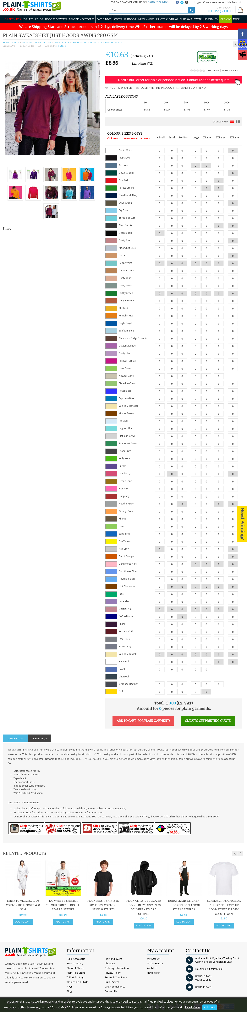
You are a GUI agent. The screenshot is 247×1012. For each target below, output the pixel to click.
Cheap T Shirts (75, 968)
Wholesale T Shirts (77, 982)
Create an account (214, 2)
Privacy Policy (113, 972)
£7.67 (207, 109)
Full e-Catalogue (76, 959)
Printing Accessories (81, 19)
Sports (117, 19)
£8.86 (147, 109)
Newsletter (153, 972)
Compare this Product (157, 87)
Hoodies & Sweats (56, 19)
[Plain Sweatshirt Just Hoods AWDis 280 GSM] (15, 175)
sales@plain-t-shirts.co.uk (209, 969)
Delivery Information (117, 968)
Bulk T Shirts (112, 982)
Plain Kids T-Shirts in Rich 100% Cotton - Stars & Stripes (103, 905)
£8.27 (167, 109)
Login (198, 2)
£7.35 (227, 109)
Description (15, 738)
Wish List (152, 968)
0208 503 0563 (203, 979)
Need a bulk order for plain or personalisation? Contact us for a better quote (173, 80)
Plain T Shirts (12, 19)
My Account (153, 959)
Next (240, 853)
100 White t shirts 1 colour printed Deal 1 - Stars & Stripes (63, 905)
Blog (69, 991)
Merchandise (146, 19)
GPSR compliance (115, 986)
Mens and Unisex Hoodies (36, 42)
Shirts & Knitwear (191, 19)
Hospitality (211, 19)
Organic (225, 19)
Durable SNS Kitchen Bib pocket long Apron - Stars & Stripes (184, 905)
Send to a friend (193, 87)
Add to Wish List (122, 87)
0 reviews (213, 70)
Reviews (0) (40, 738)
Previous (235, 853)
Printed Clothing (167, 19)
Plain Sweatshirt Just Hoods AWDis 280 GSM (97, 42)
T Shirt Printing (75, 977)
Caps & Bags (104, 19)
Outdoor (130, 19)
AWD (12, 45)
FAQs (70, 986)
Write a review (230, 70)
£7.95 (187, 109)
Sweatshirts (62, 42)
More (236, 19)
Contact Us (111, 991)
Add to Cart (23, 921)
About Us (110, 963)
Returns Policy (75, 963)
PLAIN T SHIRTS (11, 42)
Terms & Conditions (116, 977)
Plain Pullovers (113, 959)
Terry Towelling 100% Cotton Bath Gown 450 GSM (23, 905)
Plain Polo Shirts (76, 972)
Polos (39, 19)
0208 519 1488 (203, 976)
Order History (155, 963)
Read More (192, 1007)
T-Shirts (28, 19)
